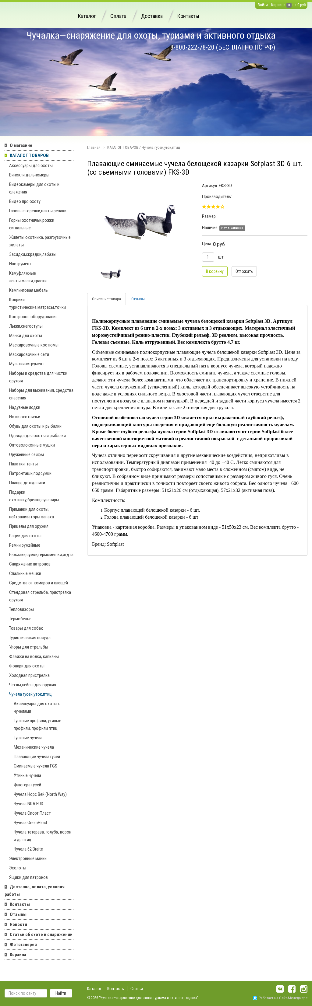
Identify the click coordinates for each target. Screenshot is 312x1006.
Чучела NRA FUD (28, 803)
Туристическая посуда (30, 637)
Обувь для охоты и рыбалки (35, 426)
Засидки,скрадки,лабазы (32, 254)
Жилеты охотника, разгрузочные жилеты (40, 241)
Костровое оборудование (33, 316)
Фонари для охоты (26, 666)
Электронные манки (28, 858)
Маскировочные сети (29, 354)
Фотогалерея (23, 944)
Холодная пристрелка (29, 675)
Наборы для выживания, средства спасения (41, 394)
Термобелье (20, 618)
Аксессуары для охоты (31, 165)
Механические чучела (34, 747)
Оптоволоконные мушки (32, 445)
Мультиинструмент (26, 364)
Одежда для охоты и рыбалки (37, 435)
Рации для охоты (25, 535)
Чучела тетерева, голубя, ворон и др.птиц (42, 835)
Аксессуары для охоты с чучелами (37, 707)
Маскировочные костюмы (33, 345)
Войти (263, 4)
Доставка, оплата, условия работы (35, 890)
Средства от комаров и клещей (38, 583)
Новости (18, 924)
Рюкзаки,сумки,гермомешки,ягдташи (41, 554)
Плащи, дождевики (27, 483)
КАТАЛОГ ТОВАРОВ (29, 155)
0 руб (301, 4)
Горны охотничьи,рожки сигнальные (31, 224)
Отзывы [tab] (138, 299)
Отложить (244, 271)
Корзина (278, 4)
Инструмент (20, 263)
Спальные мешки (25, 573)
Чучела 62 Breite (28, 849)
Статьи (136, 988)
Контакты (188, 16)
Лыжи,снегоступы (26, 326)
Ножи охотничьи (24, 416)
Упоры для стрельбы (28, 647)
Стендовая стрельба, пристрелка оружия (40, 596)
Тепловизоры (21, 609)
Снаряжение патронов (30, 564)
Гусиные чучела (28, 737)
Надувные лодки (24, 407)
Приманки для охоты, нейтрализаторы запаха (31, 513)
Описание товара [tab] (106, 299)
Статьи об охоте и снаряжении (41, 934)
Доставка (152, 16)
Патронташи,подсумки (30, 473)
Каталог (87, 16)
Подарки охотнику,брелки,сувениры (34, 496)
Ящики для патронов (28, 877)
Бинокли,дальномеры (29, 175)
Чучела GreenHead (30, 822)
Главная (94, 147)
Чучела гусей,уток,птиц (30, 694)
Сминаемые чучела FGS (35, 766)
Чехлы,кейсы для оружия (32, 684)
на (294, 4)
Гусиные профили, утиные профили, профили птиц (37, 724)
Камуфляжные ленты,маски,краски (28, 277)
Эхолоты (17, 868)
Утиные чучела (27, 775)
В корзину (215, 271)
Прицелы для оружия (28, 526)
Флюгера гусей (27, 785)
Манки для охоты (25, 335)
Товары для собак (26, 628)
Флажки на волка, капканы (34, 656)
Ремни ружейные (24, 545)
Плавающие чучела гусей (37, 756)
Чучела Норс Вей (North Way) (40, 794)
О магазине (21, 145)
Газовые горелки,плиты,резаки (37, 211)
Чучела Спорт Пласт (32, 813)
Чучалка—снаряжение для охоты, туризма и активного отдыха (150, 35)
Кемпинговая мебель (28, 290)
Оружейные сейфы (26, 454)
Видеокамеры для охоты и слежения (34, 188)
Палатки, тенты (23, 464)
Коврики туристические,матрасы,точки (37, 303)
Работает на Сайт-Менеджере (283, 998)
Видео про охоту (25, 201)
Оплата (118, 16)
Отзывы (18, 914)
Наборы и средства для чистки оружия (38, 377)
